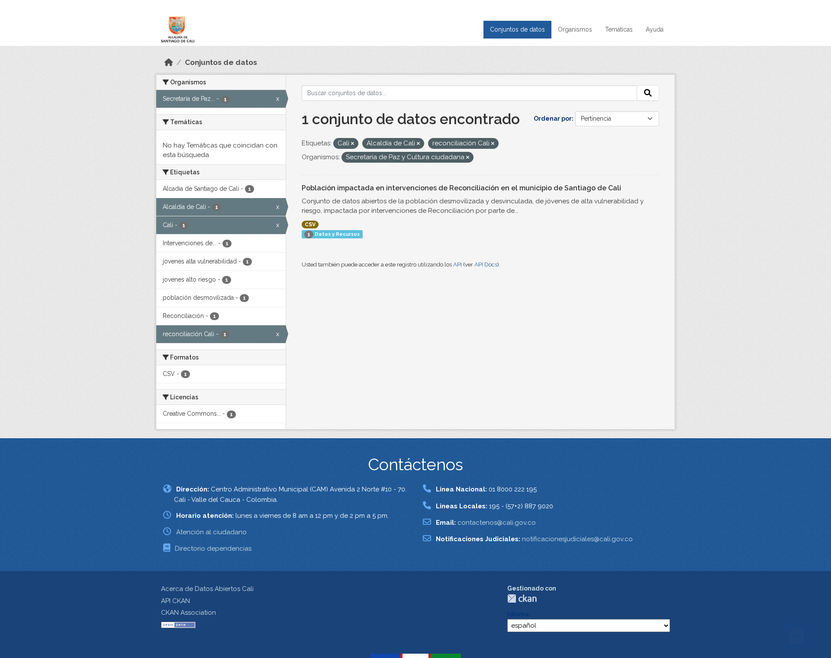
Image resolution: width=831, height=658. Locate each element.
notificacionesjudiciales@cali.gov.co (577, 539)
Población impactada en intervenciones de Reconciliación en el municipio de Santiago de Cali (461, 188)
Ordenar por (553, 118)
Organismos (575, 29)
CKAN (522, 598)
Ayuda (655, 29)
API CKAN (175, 601)
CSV (310, 224)
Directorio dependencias (213, 548)
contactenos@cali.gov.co (496, 522)
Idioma (518, 614)
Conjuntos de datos (517, 29)
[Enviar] (648, 93)
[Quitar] (352, 144)
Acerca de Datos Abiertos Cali (207, 589)
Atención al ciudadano (211, 532)
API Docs (485, 264)
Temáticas (619, 29)
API (457, 264)
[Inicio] (168, 62)
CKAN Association (188, 612)
